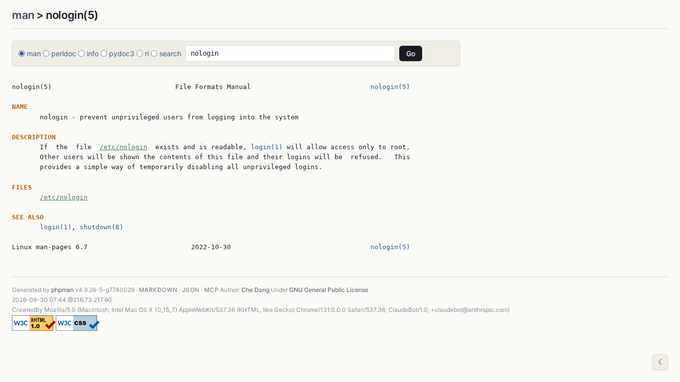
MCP (211, 289)
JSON (191, 289)
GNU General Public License (328, 289)
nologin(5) (390, 87)
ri (147, 53)
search (170, 53)
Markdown (158, 289)
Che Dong (255, 289)
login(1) (267, 147)
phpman (62, 289)
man (23, 14)
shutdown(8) (101, 227)
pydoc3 (121, 53)
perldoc (63, 53)
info (93, 53)
